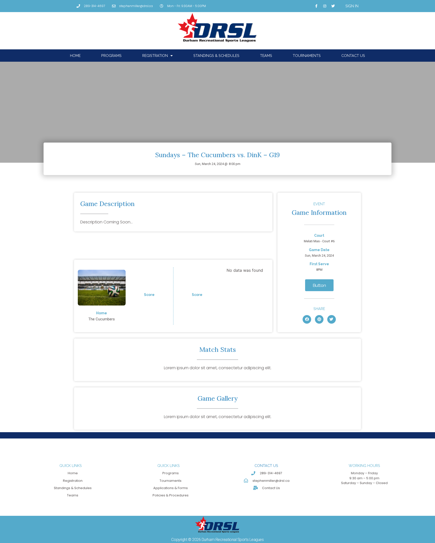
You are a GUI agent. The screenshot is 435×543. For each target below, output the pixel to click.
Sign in (351, 6)
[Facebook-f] (316, 6)
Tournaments (307, 55)
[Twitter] (333, 6)
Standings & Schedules (216, 55)
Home (75, 55)
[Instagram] (324, 6)
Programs (111, 55)
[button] (319, 285)
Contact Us (353, 55)
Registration (155, 55)
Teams (266, 55)
